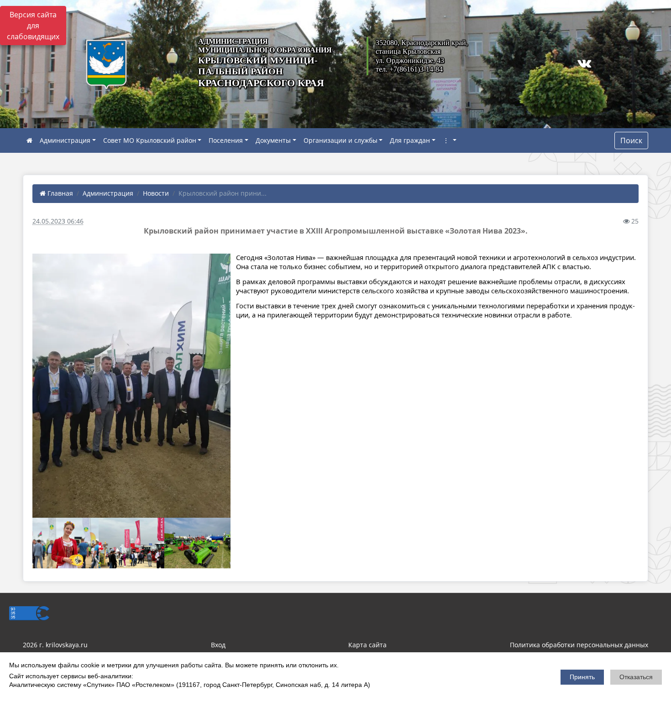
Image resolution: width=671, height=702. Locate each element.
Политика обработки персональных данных (579, 644)
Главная (59, 193)
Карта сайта (367, 644)
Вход (218, 644)
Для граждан (410, 140)
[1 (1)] (131, 385)
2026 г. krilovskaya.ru (55, 644)
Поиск (631, 140)
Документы (273, 140)
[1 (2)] (65, 543)
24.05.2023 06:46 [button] (58, 221)
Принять (582, 677)
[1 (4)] (197, 543)
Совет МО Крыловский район (149, 140)
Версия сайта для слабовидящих (33, 26)
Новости (156, 193)
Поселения (226, 140)
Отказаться (636, 677)
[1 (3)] (132, 543)
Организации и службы (340, 140)
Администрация (65, 140)
